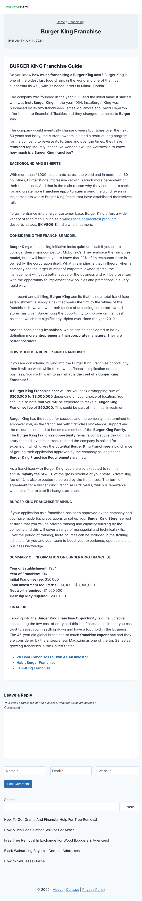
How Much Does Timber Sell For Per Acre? (39, 830)
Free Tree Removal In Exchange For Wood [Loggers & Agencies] (56, 840)
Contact (72, 889)
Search (10, 800)
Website (105, 771)
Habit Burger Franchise (36, 663)
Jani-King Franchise (33, 668)
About (58, 889)
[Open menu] (134, 7)
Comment (13, 708)
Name (12, 771)
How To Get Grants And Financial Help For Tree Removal (50, 819)
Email (58, 771)
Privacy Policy (93, 889)
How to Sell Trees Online (24, 861)
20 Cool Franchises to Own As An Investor (52, 657)
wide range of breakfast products (89, 219)
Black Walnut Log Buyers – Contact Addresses (42, 851)
